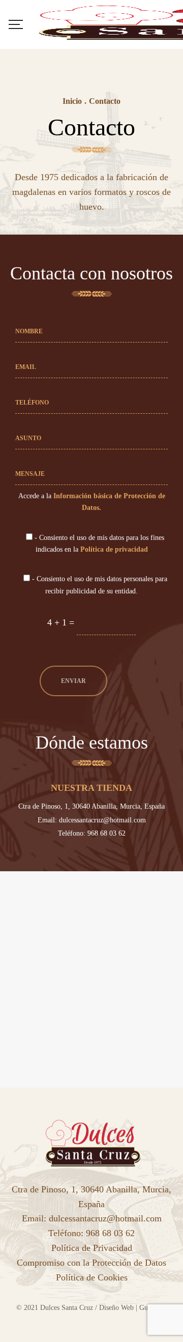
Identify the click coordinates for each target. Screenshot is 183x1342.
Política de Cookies (92, 1277)
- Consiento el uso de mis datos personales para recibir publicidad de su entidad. (98, 584)
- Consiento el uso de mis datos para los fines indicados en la (98, 543)
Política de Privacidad (91, 1248)
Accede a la (91, 501)
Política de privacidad (114, 549)
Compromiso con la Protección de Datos (91, 1263)
